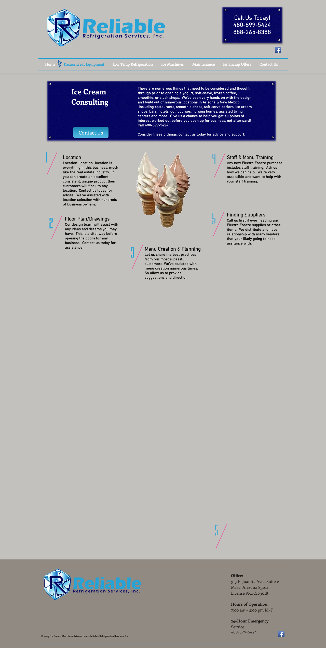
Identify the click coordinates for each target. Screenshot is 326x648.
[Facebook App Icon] (278, 50)
